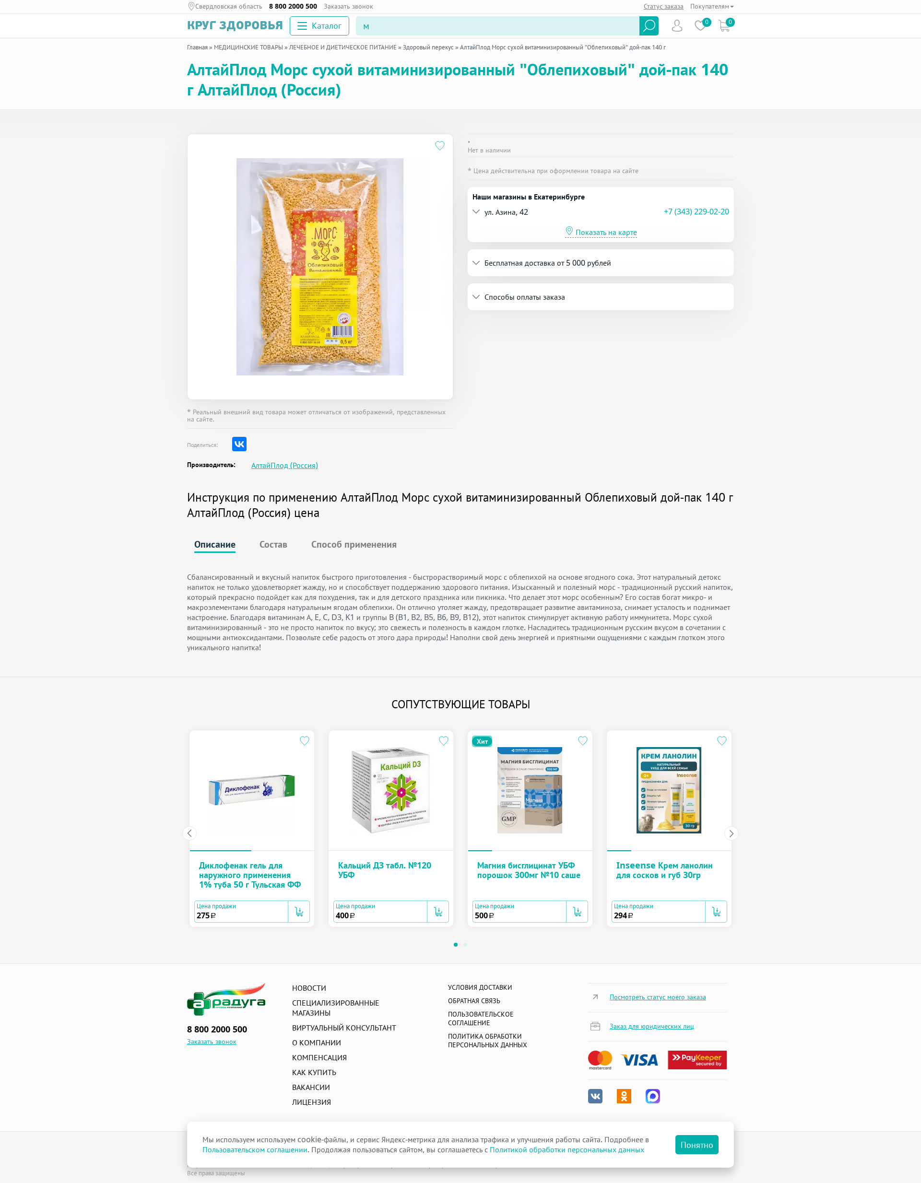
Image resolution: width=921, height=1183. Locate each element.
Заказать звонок (348, 6)
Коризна (724, 26)
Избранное (701, 26)
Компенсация (319, 1057)
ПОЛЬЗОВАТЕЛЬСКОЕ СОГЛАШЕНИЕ (481, 1018)
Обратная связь (474, 1000)
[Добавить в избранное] (440, 147)
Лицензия (311, 1102)
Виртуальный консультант (344, 1027)
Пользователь (677, 26)
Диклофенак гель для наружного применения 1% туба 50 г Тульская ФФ (250, 874)
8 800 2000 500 (293, 6)
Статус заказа (664, 6)
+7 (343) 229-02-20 (696, 211)
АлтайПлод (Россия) (284, 465)
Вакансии (311, 1087)
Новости (309, 988)
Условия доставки (480, 987)
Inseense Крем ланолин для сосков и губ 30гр (664, 869)
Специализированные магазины (335, 1007)
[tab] (600, 212)
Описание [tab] (215, 544)
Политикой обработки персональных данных (567, 1149)
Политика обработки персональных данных (487, 1040)
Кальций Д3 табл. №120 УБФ (384, 869)
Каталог (327, 25)
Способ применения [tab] (354, 544)
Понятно (697, 1144)
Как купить (314, 1072)
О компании (316, 1042)
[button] (568, 212)
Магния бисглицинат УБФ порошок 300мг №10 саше (528, 869)
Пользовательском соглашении (254, 1149)
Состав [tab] (273, 544)
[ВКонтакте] (239, 444)
